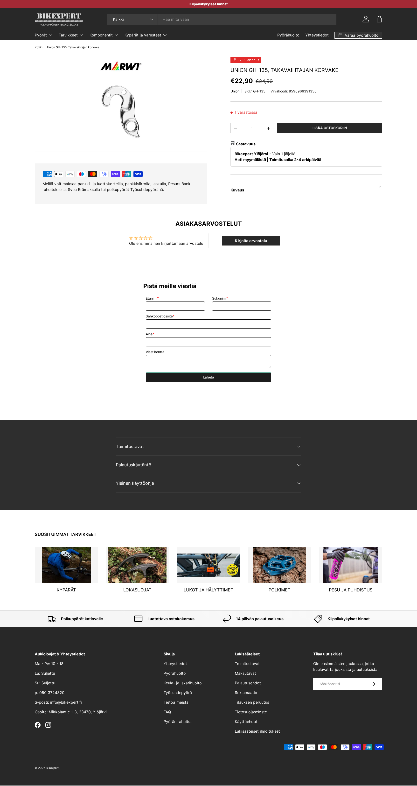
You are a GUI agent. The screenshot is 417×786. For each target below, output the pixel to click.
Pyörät (41, 35)
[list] (121, 102)
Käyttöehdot (246, 721)
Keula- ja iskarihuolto (183, 683)
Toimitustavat (247, 663)
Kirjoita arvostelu (251, 240)
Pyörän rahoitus (178, 721)
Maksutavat (245, 673)
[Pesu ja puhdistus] (350, 565)
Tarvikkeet (68, 35)
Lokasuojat (137, 589)
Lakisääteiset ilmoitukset (257, 731)
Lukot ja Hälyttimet (208, 589)
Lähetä (208, 377)
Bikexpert (52, 768)
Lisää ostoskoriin (330, 128)
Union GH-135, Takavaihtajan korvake (73, 47)
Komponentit (101, 35)
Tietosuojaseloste (251, 711)
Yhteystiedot (317, 35)
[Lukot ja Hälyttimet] (208, 565)
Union (234, 91)
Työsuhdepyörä (178, 692)
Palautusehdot (248, 683)
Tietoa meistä (176, 702)
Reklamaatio (246, 692)
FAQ (167, 711)
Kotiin (38, 47)
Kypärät (66, 589)
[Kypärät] (66, 565)
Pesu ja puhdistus (350, 589)
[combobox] (222, 19)
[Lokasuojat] (137, 565)
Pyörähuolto (288, 35)
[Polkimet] (279, 565)
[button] (379, 19)
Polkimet (280, 589)
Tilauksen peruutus (252, 702)
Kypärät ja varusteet (143, 35)
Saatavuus (246, 143)
